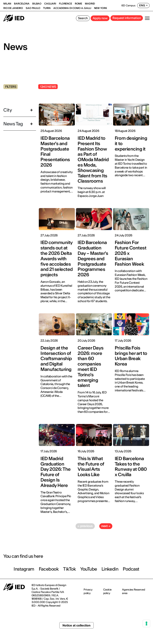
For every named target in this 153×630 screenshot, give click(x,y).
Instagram (24, 569)
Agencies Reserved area (133, 591)
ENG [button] (142, 5)
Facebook (49, 569)
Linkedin (110, 569)
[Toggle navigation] (147, 18)
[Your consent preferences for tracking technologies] (146, 623)
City (7, 110)
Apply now (100, 18)
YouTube (88, 569)
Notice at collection (76, 625)
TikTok (69, 569)
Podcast (131, 569)
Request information (127, 18)
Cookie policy (107, 591)
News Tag (13, 124)
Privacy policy (88, 591)
